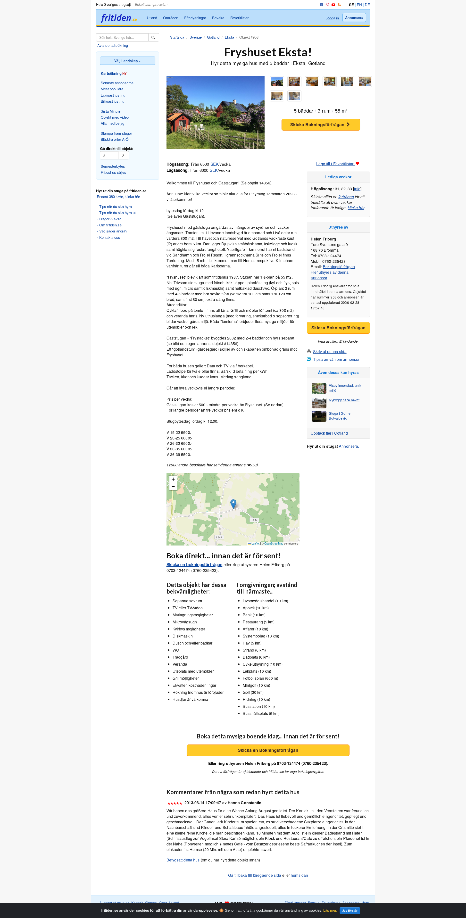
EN (359, 4)
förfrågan (346, 196)
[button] (233, 504)
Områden (170, 17)
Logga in (332, 17)
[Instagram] (326, 4)
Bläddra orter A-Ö (115, 139)
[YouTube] (332, 4)
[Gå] (123, 155)
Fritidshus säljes (113, 172)
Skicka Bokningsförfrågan (318, 124)
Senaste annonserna (117, 82)
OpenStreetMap (273, 543)
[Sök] (153, 37)
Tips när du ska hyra (115, 206)
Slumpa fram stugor (116, 133)
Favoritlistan (239, 17)
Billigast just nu (112, 101)
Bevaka (218, 17)
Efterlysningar (195, 17)
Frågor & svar (110, 218)
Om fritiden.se (110, 224)
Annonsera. (349, 446)
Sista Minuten (111, 111)
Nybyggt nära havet (344, 399)
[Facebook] (320, 4)
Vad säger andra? (113, 230)
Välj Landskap (126, 60)
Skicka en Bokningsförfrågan (268, 750)
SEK (214, 164)
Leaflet (255, 543)
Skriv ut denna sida (330, 351)
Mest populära (112, 88)
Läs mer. (330, 910)
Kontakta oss (109, 237)
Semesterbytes (113, 166)
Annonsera (354, 17)
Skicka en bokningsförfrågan (194, 564)
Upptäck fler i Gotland (329, 433)
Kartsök (137, 902)
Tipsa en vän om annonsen (336, 359)
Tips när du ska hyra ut (117, 212)
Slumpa (151, 902)
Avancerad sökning (112, 45)
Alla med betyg (112, 123)
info (357, 188)
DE (367, 4)
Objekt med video (115, 117)
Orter (163, 902)
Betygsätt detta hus (183, 860)
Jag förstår (350, 910)
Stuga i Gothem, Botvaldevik (341, 416)
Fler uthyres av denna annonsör (330, 275)
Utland (152, 17)
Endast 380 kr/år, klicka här (118, 196)
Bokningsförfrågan (339, 266)
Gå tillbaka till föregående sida (254, 875)
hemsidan (299, 875)
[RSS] (338, 4)
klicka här (356, 207)
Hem (365, 902)
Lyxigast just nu (113, 95)
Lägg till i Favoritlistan (335, 163)
